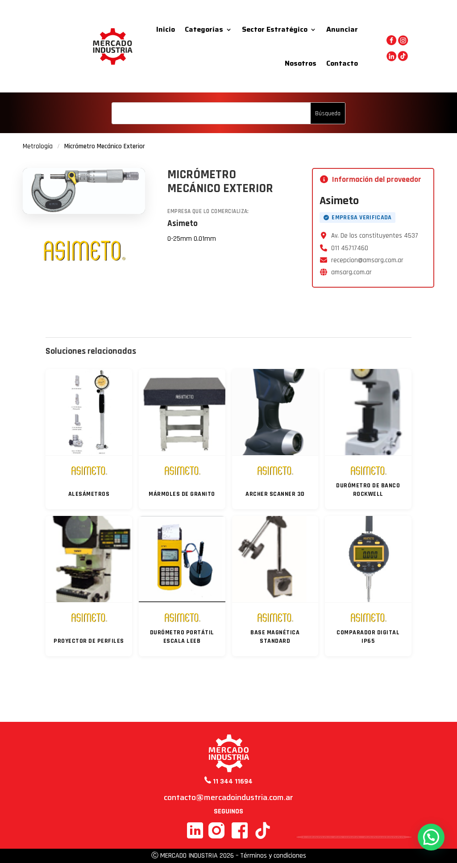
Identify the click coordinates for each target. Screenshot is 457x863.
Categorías (204, 29)
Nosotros (300, 63)
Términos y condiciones (273, 855)
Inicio (165, 29)
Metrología (38, 146)
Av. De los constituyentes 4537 (374, 235)
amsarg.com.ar (351, 272)
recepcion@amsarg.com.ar (367, 260)
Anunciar (342, 29)
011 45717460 (349, 248)
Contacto (342, 63)
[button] (431, 837)
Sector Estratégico (274, 29)
